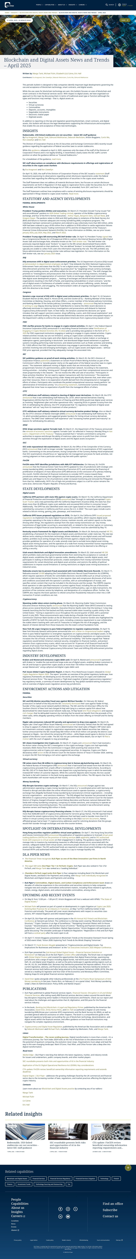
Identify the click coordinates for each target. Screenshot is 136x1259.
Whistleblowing (84, 1240)
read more (56, 159)
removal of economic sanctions (39, 431)
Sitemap (118, 1240)
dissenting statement (68, 384)
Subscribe (110, 1210)
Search (111, 5)
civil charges (28, 713)
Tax (69, 1184)
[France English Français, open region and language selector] (119, 5)
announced (88, 303)
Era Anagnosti (37, 77)
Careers (82, 5)
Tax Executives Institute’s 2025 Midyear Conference (89, 947)
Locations (15, 1221)
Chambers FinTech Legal (36, 873)
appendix (85, 837)
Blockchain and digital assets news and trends (38, 13)
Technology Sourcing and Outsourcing (49, 1184)
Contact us (110, 1216)
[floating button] (128, 1167)
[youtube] (68, 1217)
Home (7, 13)
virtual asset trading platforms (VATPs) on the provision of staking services (68, 836)
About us (61, 5)
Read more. (74, 193)
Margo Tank (38, 73)
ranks (54, 866)
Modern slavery (66, 1240)
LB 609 (41, 573)
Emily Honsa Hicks (53, 1010)
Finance (9, 1184)
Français (130, 5)
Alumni (14, 1230)
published (44, 360)
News (13, 1224)
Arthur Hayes (73, 215)
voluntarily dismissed (71, 703)
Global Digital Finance (38, 957)
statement (100, 173)
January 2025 (28, 232)
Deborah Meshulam (59, 77)
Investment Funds (24, 1184)
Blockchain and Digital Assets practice (58, 1088)
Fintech (116, 1179)
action (40, 752)
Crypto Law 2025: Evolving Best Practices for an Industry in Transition (68, 907)
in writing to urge (30, 306)
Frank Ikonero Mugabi (46, 945)
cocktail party (40, 933)
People (38, 5)
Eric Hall (77, 73)
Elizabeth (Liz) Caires (64, 73)
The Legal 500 (30, 866)
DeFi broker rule (79, 241)
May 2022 (47, 232)
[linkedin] (60, 1217)
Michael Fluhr (49, 73)
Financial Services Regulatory (60, 1179)
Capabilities (49, 5)
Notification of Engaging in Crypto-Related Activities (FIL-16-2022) (65, 329)
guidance (36, 150)
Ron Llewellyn (47, 77)
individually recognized (96, 875)
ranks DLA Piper (54, 873)
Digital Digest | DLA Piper (34, 1076)
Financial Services (39, 1179)
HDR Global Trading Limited (61, 213)
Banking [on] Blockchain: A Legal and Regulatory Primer (59, 1007)
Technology (104, 1179)
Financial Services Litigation (85, 1179)
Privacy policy (17, 1240)
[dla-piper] (10, 4)
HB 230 (105, 552)
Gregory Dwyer (29, 218)
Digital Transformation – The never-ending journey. (46, 1037)
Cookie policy (49, 1240)
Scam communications (103, 1240)
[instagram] (68, 1209)
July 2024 (38, 232)
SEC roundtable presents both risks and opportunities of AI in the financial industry (58, 1061)
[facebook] (60, 1209)
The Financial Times (33, 858)
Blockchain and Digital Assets (17, 1179)
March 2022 (61, 232)
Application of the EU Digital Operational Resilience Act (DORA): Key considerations (58, 1065)
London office (70, 954)
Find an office (113, 1204)
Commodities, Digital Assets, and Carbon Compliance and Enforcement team (69, 883)
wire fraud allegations (92, 711)
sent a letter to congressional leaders (87, 631)
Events (13, 1227)
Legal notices (33, 1240)
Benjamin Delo (86, 215)
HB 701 (110, 531)
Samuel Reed (99, 215)
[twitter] (75, 1209)
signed (105, 236)
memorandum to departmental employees (42, 264)
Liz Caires (27, 1100)
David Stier (29, 979)
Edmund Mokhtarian (81, 77)
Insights (72, 5)
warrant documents (90, 818)
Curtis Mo (70, 77)
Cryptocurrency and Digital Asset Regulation (43, 1026)
